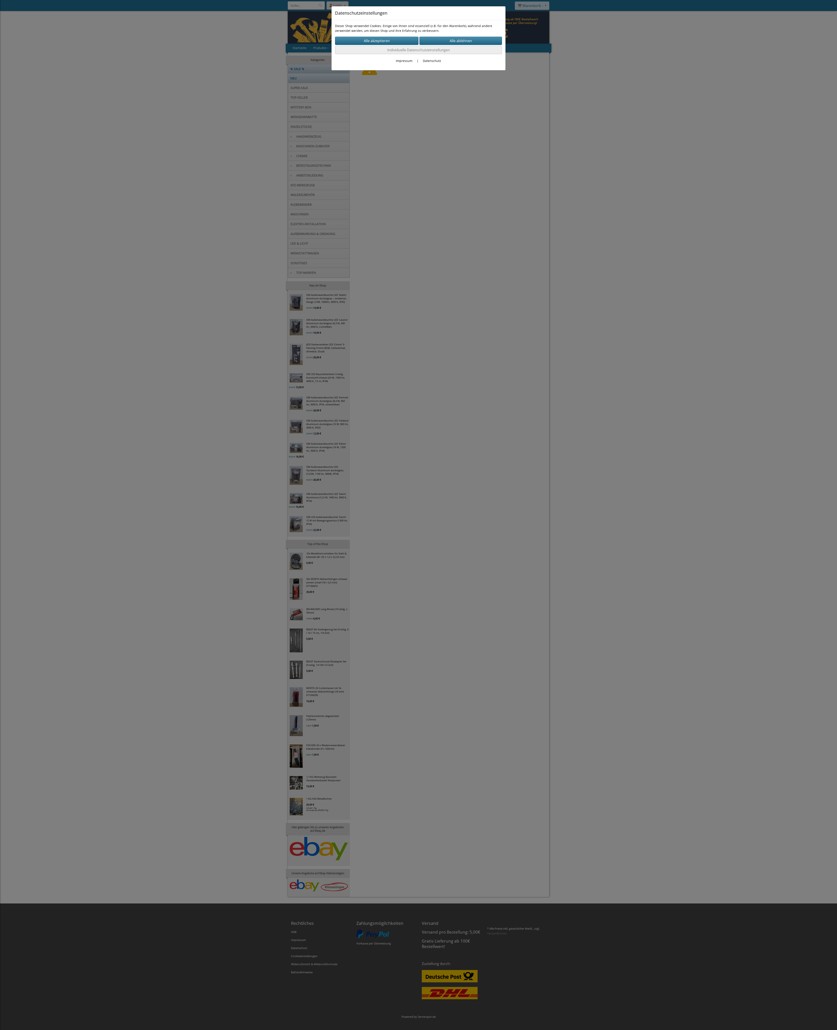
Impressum (404, 61)
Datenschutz (432, 61)
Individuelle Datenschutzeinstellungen (418, 50)
